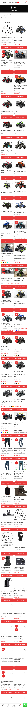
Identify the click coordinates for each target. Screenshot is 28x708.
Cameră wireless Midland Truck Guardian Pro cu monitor (7, 636)
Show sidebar (7, 22)
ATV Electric (17, 214)
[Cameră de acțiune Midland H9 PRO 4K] (20, 561)
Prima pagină (4, 15)
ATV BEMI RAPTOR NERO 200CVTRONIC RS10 (6, 301)
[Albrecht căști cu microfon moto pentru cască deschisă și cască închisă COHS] (7, 29)
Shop (11, 15)
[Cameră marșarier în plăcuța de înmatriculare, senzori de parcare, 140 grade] (20, 582)
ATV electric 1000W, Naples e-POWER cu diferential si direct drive (7, 325)
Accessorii (3, 42)
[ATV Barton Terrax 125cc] (20, 185)
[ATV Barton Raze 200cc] (20, 144)
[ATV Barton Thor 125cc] (7, 205)
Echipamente (4, 478)
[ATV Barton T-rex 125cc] (7, 185)
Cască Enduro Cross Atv (6, 660)
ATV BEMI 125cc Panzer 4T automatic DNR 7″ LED (7, 255)
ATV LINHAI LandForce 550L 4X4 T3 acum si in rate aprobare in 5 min (7, 374)
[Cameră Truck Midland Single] (7, 607)
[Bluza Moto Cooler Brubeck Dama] (7, 490)
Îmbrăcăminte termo (6, 499)
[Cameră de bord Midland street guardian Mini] (7, 582)
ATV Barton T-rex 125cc (7, 192)
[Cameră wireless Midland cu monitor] (20, 607)
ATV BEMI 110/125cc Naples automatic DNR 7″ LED (20, 233)
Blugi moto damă (5, 476)
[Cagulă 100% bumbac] (20, 536)
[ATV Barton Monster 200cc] (7, 124)
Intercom (8, 42)
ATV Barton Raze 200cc (20, 152)
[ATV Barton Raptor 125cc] (7, 144)
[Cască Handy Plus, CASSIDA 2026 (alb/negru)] (20, 652)
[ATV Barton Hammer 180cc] (20, 103)
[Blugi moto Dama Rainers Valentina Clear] (7, 465)
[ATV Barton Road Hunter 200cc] (7, 164)
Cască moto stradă (18, 640)
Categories (13, 10)
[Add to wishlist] (11, 27)
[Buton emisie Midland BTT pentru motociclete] (7, 513)
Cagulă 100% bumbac (19, 547)
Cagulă (15, 549)
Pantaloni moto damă (19, 453)
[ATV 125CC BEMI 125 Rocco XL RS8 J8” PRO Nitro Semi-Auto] (20, 29)
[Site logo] (14, 2)
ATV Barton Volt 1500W (20, 212)
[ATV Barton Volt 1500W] (20, 205)
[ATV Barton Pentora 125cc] (20, 124)
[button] (7, 47)
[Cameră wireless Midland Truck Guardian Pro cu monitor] (7, 628)
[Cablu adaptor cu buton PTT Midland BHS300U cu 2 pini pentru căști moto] (7, 536)
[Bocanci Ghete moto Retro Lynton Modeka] (20, 491)
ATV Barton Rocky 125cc (20, 171)
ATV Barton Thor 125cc (6, 211)
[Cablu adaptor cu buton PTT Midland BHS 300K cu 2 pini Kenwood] (20, 513)
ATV (15, 42)
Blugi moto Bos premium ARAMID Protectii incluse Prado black (7, 450)
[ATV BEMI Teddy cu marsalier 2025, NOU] (20, 294)
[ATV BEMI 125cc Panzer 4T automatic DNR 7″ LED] (7, 247)
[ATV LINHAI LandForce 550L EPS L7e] (7, 393)
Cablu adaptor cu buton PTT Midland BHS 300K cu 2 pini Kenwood (20, 521)
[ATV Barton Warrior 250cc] (7, 225)
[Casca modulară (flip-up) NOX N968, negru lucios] (20, 675)
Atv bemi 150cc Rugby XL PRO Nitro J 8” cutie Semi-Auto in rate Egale (20, 257)
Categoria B (19, 65)
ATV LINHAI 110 (18, 324)
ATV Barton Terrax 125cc (20, 191)
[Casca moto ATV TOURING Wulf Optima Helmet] (20, 699)
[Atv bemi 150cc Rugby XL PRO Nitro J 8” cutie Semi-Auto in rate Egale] (20, 248)
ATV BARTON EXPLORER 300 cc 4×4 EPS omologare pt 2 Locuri (20, 87)
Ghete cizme (17, 501)
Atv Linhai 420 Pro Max (20, 348)
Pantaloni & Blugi (5, 453)
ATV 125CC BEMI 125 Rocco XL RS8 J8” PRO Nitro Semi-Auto (20, 39)
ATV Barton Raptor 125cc (7, 151)
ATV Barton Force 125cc (7, 111)
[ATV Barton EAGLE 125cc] (7, 79)
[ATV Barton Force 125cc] (7, 103)
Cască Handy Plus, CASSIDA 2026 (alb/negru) (18, 659)
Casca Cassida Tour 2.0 (7, 658)
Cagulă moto (21, 549)
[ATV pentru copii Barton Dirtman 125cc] (20, 416)
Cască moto (4, 661)
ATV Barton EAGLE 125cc (7, 90)
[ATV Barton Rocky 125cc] (20, 164)
